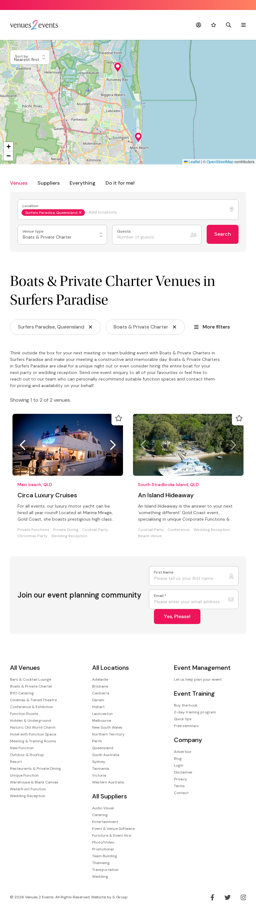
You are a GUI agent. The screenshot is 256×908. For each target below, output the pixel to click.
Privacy (180, 779)
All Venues (25, 668)
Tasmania (100, 768)
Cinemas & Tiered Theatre (33, 700)
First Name (164, 572)
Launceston (102, 713)
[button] (117, 67)
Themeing (101, 862)
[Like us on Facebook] (212, 897)
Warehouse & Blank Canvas (34, 782)
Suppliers (48, 183)
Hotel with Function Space (33, 734)
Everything (83, 183)
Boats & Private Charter (31, 686)
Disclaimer (183, 772)
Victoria (99, 775)
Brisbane (100, 686)
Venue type (33, 231)
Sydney (98, 761)
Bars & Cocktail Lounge (30, 679)
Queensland (102, 747)
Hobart (98, 706)
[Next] (113, 445)
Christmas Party (32, 536)
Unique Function (24, 775)
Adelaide (100, 679)
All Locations (110, 668)
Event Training (194, 694)
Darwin (98, 700)
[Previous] (22, 445)
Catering (100, 814)
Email (160, 596)
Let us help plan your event (198, 679)
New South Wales (107, 727)
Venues (18, 183)
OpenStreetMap (220, 161)
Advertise (182, 751)
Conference (179, 529)
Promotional (103, 849)
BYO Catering (22, 693)
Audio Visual (103, 808)
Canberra (100, 693)
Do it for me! (120, 183)
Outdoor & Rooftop (27, 754)
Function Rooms (24, 713)
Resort (16, 761)
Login (178, 765)
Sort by (22, 56)
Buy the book (185, 705)
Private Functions (33, 529)
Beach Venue (150, 536)
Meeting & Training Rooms (33, 741)
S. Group (120, 897)
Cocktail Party (95, 529)
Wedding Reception (69, 536)
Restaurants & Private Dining (35, 768)
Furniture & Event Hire (111, 835)
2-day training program (195, 712)
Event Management (202, 668)
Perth (97, 741)
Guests (124, 231)
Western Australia (108, 782)
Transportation (105, 869)
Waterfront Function (28, 789)
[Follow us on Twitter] (227, 897)
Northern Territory (108, 734)
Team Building (104, 856)
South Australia (105, 754)
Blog (178, 758)
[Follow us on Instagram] (243, 897)
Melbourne (101, 720)
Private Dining (65, 529)
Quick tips (183, 718)
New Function (22, 747)
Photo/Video (103, 842)
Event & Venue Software (113, 828)
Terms (179, 785)
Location (30, 206)
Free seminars (186, 725)
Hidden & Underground (30, 720)
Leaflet (194, 161)
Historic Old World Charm (33, 727)
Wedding (100, 876)
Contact (181, 792)
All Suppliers (109, 796)
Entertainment (105, 821)
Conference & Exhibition (31, 706)
